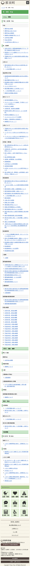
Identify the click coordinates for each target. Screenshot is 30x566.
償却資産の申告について (11, 204)
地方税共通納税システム (11, 100)
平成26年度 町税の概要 (11, 335)
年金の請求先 (8, 40)
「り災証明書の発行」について (13, 69)
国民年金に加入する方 (10, 31)
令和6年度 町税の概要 (11, 313)
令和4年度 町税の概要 (11, 317)
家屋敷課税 (8, 161)
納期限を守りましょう (10, 121)
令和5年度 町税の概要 (11, 315)
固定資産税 (8, 198)
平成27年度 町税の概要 (11, 333)
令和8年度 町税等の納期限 (12, 108)
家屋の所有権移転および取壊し (13, 207)
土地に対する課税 (9, 200)
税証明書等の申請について (12, 80)
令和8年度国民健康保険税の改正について (16, 268)
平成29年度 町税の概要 (11, 328)
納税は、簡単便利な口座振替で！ (13, 119)
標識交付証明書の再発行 (11, 93)
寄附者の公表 (8, 480)
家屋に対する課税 (9, 202)
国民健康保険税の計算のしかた (13, 275)
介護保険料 (8, 292)
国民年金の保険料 (9, 33)
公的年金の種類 (9, 37)
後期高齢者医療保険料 (10, 303)
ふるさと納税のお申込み (11, 468)
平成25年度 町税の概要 (11, 337)
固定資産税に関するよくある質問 (13, 209)
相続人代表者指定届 (10, 221)
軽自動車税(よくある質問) (12, 248)
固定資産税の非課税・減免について (14, 191)
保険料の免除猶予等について (12, 35)
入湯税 (6, 257)
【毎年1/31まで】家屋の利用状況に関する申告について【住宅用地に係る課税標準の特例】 (16, 225)
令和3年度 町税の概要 (11, 319)
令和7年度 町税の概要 (11, 310)
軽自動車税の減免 (9, 250)
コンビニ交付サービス (10, 86)
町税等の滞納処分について (12, 114)
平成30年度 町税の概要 (11, 326)
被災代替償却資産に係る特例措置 (13, 215)
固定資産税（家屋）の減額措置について (15, 189)
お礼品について (9, 470)
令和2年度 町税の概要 (11, 322)
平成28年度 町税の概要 (11, 331)
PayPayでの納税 (9, 106)
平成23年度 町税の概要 (11, 342)
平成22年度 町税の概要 (11, 344)
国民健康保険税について (11, 281)
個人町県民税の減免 (10, 157)
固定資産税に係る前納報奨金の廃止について (16, 193)
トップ (3, 7)
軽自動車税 (8, 246)
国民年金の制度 (9, 28)
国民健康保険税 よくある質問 (13, 277)
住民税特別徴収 (9, 166)
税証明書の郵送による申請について (14, 88)
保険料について (9, 366)
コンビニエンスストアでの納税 (13, 117)
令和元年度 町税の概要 (11, 324)
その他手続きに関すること (12, 42)
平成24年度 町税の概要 (11, 340)
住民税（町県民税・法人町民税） (13, 159)
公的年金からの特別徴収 (11, 163)
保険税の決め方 (9, 279)
